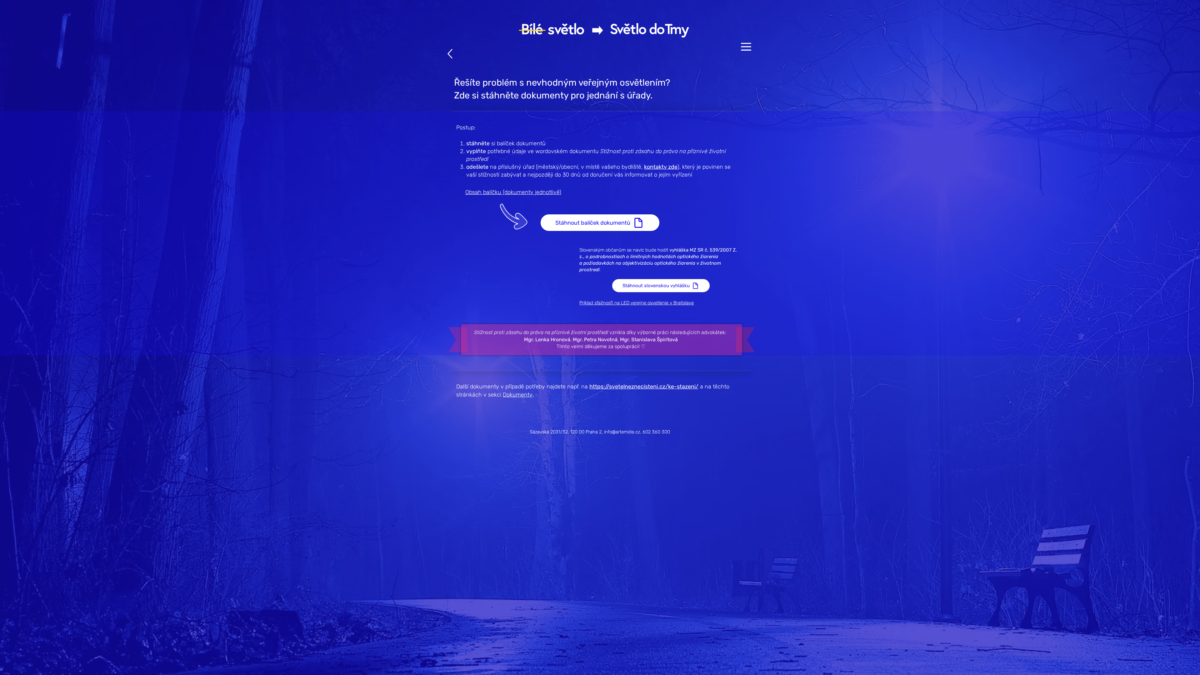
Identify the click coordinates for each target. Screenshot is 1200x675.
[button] (746, 47)
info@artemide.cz (622, 432)
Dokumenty (517, 394)
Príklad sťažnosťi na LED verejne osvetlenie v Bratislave (636, 303)
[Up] (449, 53)
